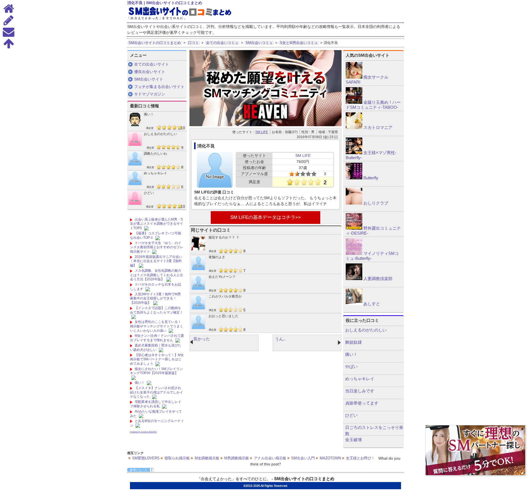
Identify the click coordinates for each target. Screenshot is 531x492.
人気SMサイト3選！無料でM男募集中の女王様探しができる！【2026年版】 (155, 298)
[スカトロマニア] (354, 127)
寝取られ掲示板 (177, 458)
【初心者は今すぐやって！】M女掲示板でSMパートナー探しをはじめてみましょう (157, 359)
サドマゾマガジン (149, 94)
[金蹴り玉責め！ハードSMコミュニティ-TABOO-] (354, 102)
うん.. (280, 338)
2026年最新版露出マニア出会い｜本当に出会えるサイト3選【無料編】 (156, 261)
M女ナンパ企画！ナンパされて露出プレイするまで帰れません (157, 338)
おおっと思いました (223, 316)
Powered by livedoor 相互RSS (143, 432)
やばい (351, 366)
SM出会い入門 (303, 458)
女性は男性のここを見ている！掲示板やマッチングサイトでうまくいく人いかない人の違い (156, 326)
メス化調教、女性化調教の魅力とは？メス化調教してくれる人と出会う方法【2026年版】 (156, 275)
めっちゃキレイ (155, 173)
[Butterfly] (354, 178)
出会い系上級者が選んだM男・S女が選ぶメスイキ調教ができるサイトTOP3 (156, 223)
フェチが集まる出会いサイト (159, 86)
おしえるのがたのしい (160, 134)
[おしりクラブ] (354, 203)
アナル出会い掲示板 (270, 458)
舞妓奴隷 (353, 342)
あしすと (371, 303)
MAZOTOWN (330, 458)
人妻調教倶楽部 (377, 278)
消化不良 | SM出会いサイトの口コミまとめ (164, 3)
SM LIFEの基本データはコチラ (262, 217)
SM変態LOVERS (146, 458)
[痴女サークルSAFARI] (354, 77)
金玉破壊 (353, 439)
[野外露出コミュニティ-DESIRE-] (354, 228)
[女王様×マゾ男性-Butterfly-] (354, 153)
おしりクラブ (375, 203)
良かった (201, 338)
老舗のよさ (217, 257)
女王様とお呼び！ (360, 458)
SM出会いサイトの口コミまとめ (304, 478)
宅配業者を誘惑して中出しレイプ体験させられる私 (155, 404)
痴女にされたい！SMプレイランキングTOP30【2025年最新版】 (156, 371)
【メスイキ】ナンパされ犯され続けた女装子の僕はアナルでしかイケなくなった (156, 392)
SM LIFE (261, 132)
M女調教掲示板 (207, 458)
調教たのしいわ (155, 154)
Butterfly (370, 177)
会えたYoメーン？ (222, 277)
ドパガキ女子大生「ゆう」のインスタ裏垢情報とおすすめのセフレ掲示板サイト (156, 247)
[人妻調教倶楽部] (354, 278)
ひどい (149, 193)
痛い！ (149, 114)
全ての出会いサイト (151, 64)
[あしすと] (354, 304)
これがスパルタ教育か (225, 296)
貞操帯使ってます (361, 403)
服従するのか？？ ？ (224, 237)
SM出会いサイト (148, 79)
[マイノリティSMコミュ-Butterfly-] (354, 253)
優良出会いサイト (149, 71)
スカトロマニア (377, 127)
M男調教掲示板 (236, 458)
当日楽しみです (359, 391)
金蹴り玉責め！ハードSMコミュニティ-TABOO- (373, 105)
